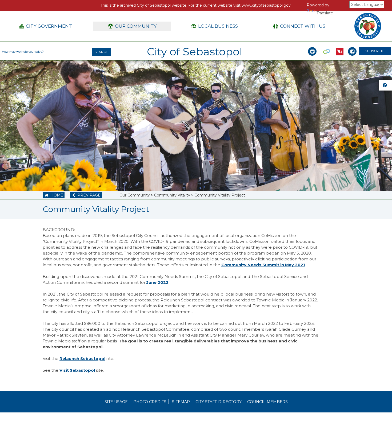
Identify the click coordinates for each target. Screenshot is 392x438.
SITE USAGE (116, 401)
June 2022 (157, 282)
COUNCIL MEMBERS (267, 401)
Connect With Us (299, 26)
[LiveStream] (339, 45)
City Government (45, 26)
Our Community (132, 26)
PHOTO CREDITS (149, 401)
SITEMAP (181, 401)
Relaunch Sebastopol (82, 358)
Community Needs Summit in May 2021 (263, 264)
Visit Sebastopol (77, 370)
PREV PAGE (87, 195)
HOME (54, 195)
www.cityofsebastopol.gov (266, 5)
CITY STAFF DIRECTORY (218, 401)
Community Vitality (172, 195)
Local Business (214, 26)
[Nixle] (326, 45)
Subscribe (374, 51)
